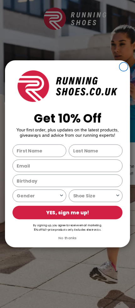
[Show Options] (61, 196)
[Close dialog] (123, 67)
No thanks (67, 237)
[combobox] (38, 196)
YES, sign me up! (67, 212)
